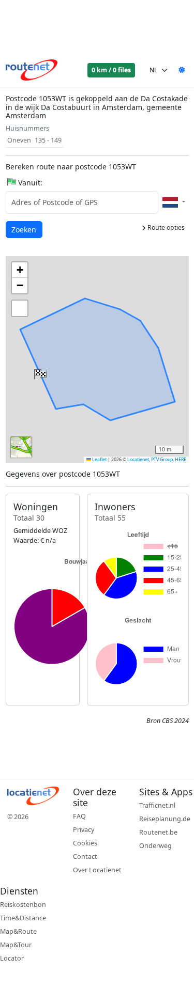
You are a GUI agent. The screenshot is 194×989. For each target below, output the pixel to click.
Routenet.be (158, 832)
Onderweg (155, 845)
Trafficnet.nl (157, 805)
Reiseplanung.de (164, 818)
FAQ (79, 816)
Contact (85, 856)
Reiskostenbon (23, 904)
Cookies (85, 843)
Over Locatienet (97, 870)
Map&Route (18, 931)
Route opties (165, 227)
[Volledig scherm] (19, 308)
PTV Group (162, 460)
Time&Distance (23, 918)
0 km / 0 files (111, 70)
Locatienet (138, 460)
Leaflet (99, 460)
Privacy (83, 829)
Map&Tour (16, 944)
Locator (12, 958)
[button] (39, 372)
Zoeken (24, 229)
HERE (180, 460)
